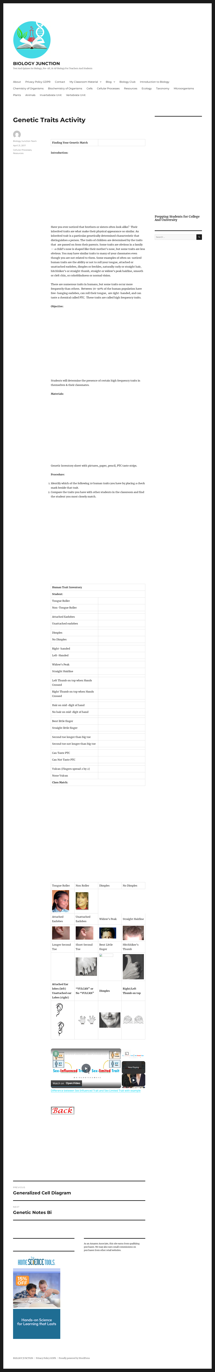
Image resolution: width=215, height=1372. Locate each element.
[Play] (133, 1080)
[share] (115, 1052)
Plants (17, 95)
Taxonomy (162, 88)
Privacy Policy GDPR (38, 81)
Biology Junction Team (25, 141)
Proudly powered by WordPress (74, 1358)
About (17, 81)
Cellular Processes (108, 88)
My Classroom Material (84, 81)
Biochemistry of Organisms (65, 88)
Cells (90, 88)
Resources (130, 88)
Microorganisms (184, 88)
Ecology (147, 88)
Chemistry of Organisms (28, 88)
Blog (109, 81)
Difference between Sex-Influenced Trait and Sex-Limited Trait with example (85, 1054)
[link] (56, 1053)
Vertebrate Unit (76, 95)
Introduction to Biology (154, 81)
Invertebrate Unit (51, 95)
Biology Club (127, 81)
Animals (30, 95)
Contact (60, 81)
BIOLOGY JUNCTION (36, 63)
